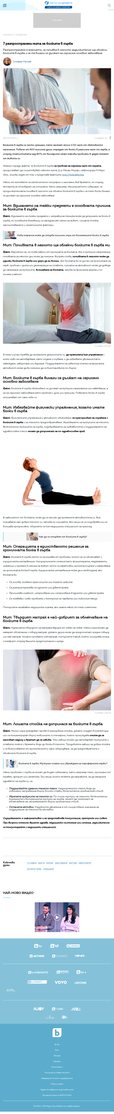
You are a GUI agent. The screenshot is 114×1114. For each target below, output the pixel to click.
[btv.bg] (38, 946)
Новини (21, 35)
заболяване (61, 863)
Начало (8, 35)
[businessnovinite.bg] (62, 972)
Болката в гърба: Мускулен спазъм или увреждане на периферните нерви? (63, 763)
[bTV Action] (37, 956)
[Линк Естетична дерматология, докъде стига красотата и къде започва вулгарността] (57, 931)
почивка (32, 863)
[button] (20, 916)
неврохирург (85, 863)
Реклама (57, 1056)
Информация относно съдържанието (57, 1078)
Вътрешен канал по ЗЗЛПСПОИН (57, 1095)
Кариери (57, 1061)
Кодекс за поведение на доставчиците (57, 1090)
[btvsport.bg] (37, 982)
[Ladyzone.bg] (80, 983)
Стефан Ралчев (22, 62)
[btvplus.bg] (81, 972)
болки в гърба (34, 869)
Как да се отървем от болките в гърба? (63, 537)
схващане (48, 869)
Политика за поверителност (57, 1073)
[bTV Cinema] (73, 946)
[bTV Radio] (57, 1009)
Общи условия (57, 1084)
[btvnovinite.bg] (38, 971)
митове (73, 863)
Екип (57, 1050)
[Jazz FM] (75, 1009)
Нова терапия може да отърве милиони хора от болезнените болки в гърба (63, 235)
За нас (57, 1044)
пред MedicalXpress (73, 175)
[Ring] (79, 956)
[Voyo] (61, 982)
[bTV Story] (60, 956)
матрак (49, 863)
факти (41, 863)
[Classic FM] (50, 1017)
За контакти (57, 1067)
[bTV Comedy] (54, 946)
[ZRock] (65, 1017)
